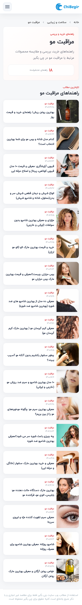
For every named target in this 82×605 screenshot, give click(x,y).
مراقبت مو (34, 22)
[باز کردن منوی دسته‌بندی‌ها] (7, 6)
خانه (76, 22)
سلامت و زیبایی (56, 22)
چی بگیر (27, 599)
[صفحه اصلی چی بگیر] (67, 6)
